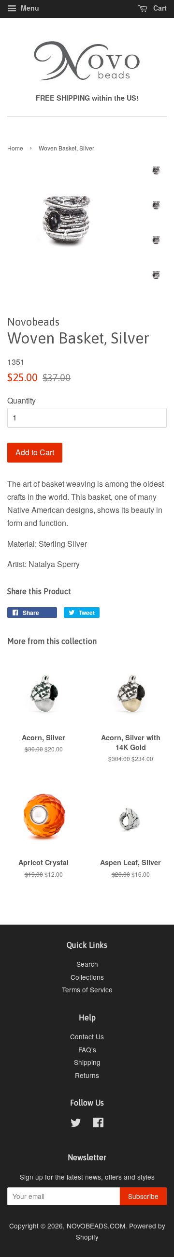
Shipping (87, 1062)
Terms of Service (87, 989)
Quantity (21, 400)
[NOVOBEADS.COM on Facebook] (98, 1124)
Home (15, 148)
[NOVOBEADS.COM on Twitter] (76, 1124)
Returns (87, 1075)
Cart (159, 8)
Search (87, 964)
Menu (29, 8)
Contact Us (87, 1036)
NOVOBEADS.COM (96, 1225)
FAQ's (87, 1049)
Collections (87, 977)
